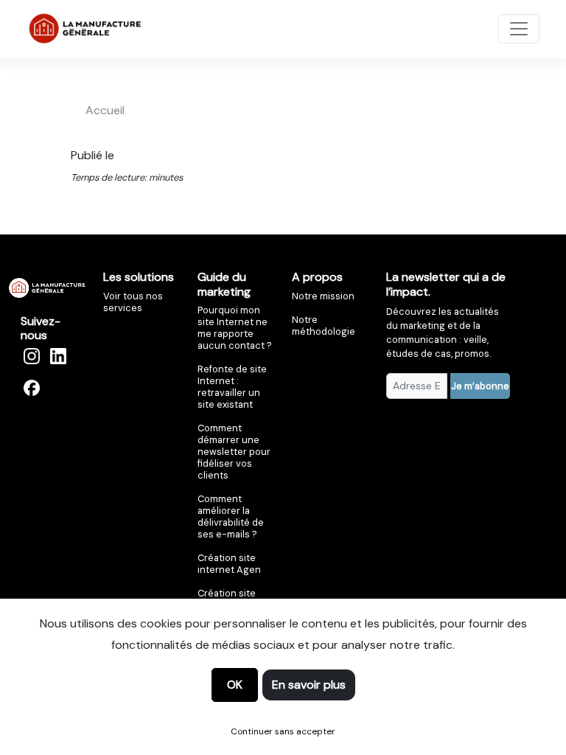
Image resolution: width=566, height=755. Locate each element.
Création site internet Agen (229, 564)
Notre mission (323, 296)
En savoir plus (309, 684)
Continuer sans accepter (283, 731)
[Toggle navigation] (518, 29)
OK (234, 684)
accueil (105, 110)
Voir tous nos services (133, 302)
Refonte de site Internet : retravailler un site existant (232, 387)
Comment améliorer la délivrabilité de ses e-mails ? (231, 516)
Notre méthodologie (323, 325)
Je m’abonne (480, 386)
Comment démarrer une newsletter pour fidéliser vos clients (234, 451)
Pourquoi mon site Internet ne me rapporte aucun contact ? (235, 328)
